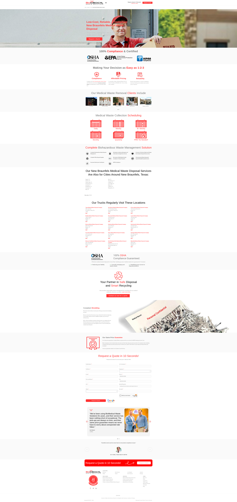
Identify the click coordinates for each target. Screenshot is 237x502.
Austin (116, 473)
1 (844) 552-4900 (134, 3)
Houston (104, 472)
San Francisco (130, 473)
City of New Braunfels (96, 81)
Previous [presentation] (87, 421)
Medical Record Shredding (128, 482)
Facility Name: (89, 364)
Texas (91, 7)
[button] (118, 109)
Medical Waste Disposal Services (129, 477)
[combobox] (135, 371)
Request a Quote (147, 2)
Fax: (120, 379)
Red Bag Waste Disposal (127, 480)
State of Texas (103, 81)
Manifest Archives (146, 483)
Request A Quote (96, 400)
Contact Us (145, 480)
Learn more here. (126, 292)
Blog (144, 486)
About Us (145, 477)
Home (85, 7)
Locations (88, 7)
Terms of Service (148, 500)
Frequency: (121, 369)
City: (87, 384)
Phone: (120, 374)
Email (87, 374)
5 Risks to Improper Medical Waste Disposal (111, 482)
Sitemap (137, 500)
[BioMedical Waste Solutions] (96, 3)
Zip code (121, 389)
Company (145, 484)
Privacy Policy (142, 500)
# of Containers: (122, 364)
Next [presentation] (150, 421)
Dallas (104, 473)
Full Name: (88, 369)
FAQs (144, 479)
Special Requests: (122, 384)
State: (87, 389)
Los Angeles (129, 472)
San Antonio (117, 472)
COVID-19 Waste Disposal (108, 480)
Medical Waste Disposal (107, 477)
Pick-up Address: (89, 379)
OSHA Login (145, 482)
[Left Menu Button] (106, 3)
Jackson (141, 472)
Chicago (141, 473)
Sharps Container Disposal (108, 479)
